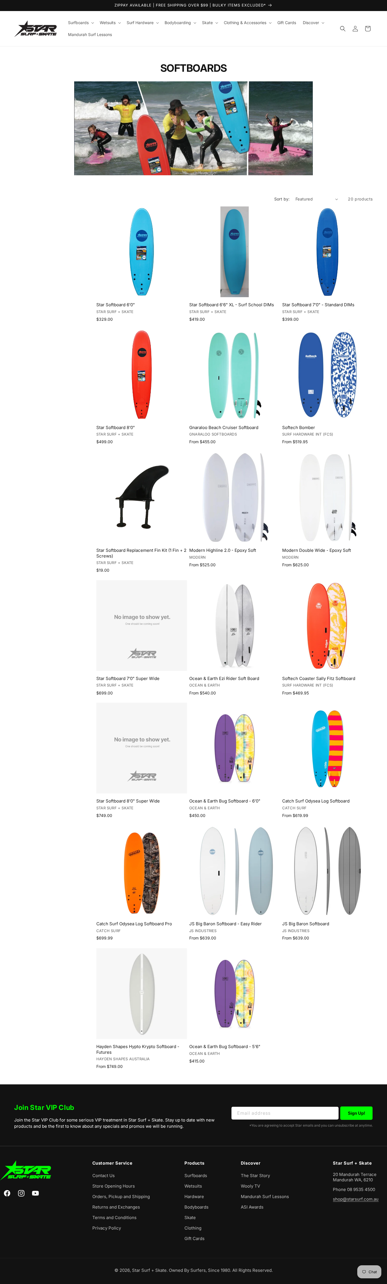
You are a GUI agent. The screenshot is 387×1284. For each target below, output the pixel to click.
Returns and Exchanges (116, 1207)
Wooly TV (250, 1186)
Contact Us (103, 1175)
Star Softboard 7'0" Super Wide (128, 678)
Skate (190, 1217)
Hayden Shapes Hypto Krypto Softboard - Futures (137, 1049)
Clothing (192, 1228)
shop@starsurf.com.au (356, 1199)
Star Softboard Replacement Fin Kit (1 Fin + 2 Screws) (141, 553)
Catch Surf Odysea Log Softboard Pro (134, 923)
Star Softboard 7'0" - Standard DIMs (318, 304)
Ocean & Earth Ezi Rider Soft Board (224, 678)
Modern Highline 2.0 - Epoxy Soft (222, 550)
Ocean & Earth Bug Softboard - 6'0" (224, 801)
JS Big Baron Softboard (305, 923)
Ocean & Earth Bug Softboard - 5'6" (224, 1046)
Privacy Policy (106, 1228)
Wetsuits (193, 1186)
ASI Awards (252, 1207)
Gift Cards (194, 1238)
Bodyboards (196, 1207)
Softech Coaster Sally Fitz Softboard (318, 678)
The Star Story (255, 1175)
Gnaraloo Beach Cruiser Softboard (223, 427)
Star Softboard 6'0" (115, 304)
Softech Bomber (298, 427)
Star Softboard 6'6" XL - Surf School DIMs (231, 304)
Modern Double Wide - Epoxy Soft (316, 550)
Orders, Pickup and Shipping (121, 1196)
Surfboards (195, 1175)
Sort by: (282, 199)
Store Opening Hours (113, 1186)
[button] (80, 23)
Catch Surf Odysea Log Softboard (316, 801)
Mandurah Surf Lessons (265, 1196)
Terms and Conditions (114, 1217)
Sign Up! (356, 1113)
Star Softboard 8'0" (115, 427)
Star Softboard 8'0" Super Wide (128, 801)
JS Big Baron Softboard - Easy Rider (225, 923)
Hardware (194, 1196)
